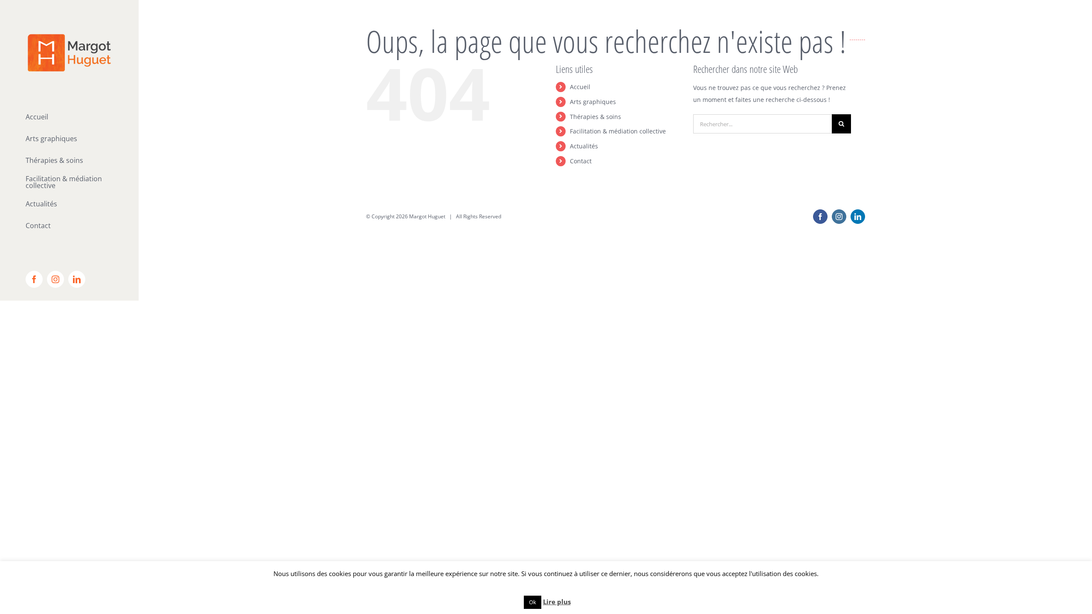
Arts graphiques (593, 102)
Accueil (580, 87)
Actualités (584, 146)
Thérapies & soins (595, 117)
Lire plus (557, 601)
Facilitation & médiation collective (618, 131)
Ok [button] (532, 602)
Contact (581, 161)
